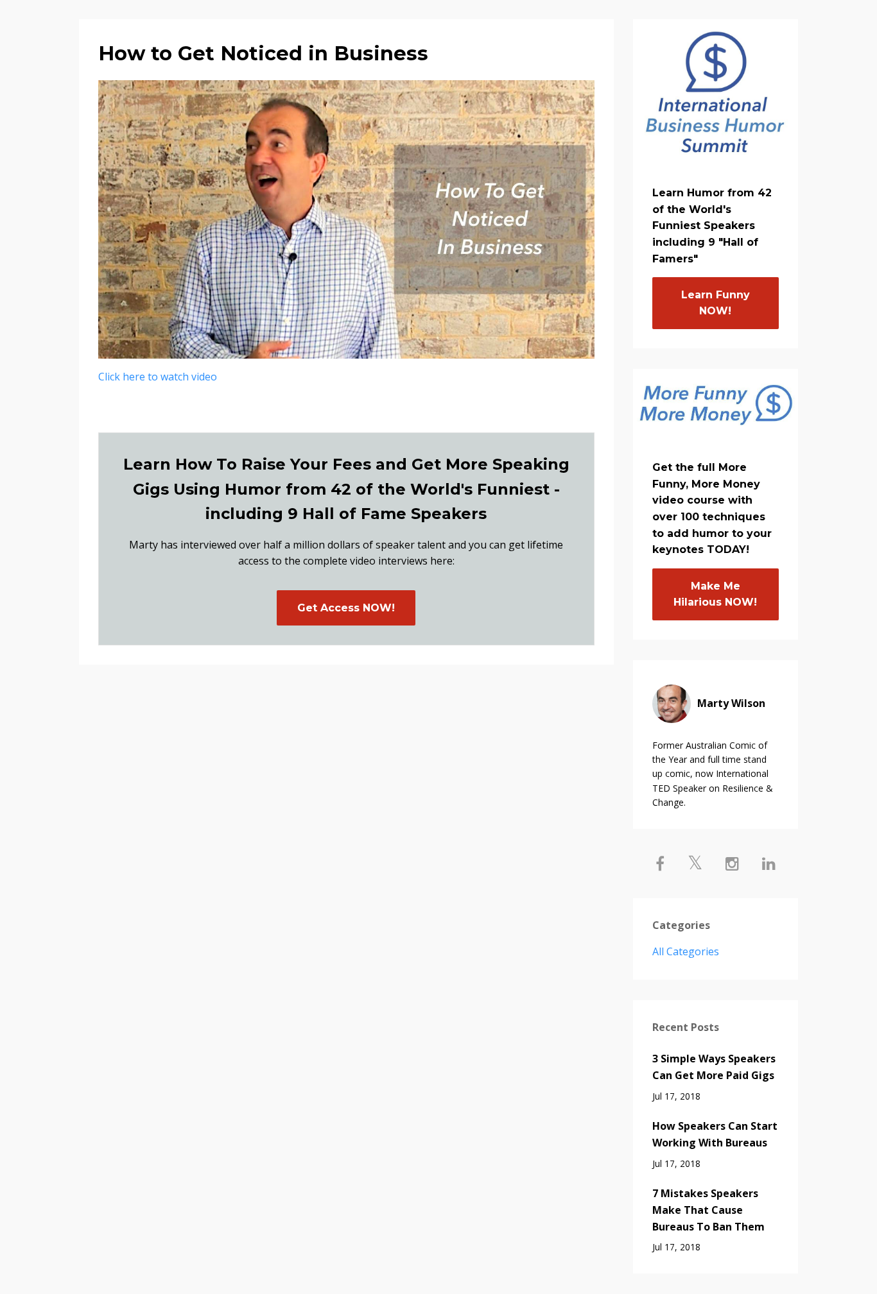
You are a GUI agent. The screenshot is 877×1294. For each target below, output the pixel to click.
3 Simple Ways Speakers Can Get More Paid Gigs (714, 1066)
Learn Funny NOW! (715, 303)
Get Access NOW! (346, 608)
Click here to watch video (157, 377)
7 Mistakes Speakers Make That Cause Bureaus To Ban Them (708, 1209)
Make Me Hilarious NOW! (715, 594)
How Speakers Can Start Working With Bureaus (714, 1134)
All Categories (685, 951)
